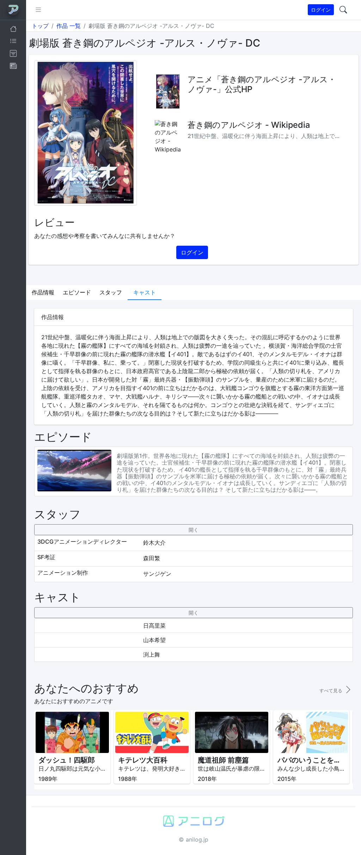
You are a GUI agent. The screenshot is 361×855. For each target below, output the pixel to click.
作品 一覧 (68, 25)
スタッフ (110, 292)
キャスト (144, 292)
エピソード (77, 292)
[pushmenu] (38, 10)
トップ (40, 25)
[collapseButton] (193, 529)
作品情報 (43, 292)
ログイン (321, 10)
